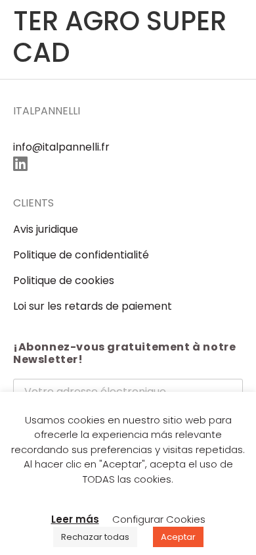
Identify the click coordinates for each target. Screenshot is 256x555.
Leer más (75, 519)
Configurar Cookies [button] (158, 519)
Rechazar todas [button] (95, 537)
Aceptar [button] (178, 537)
